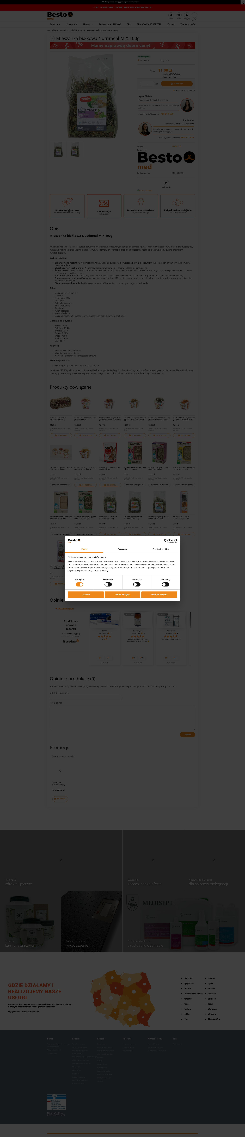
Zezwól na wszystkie (159, 595)
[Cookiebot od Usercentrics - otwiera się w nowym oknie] (166, 541)
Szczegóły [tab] (122, 549)
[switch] (108, 584)
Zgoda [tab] (84, 549)
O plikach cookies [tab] (161, 549)
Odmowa (86, 595)
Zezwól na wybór (122, 595)
